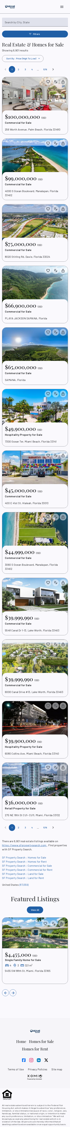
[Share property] (63, 81)
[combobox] (35, 23)
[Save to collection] (48, 81)
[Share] (61, 923)
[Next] (53, 69)
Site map (56, 1069)
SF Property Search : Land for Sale (22, 873)
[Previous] (5, 992)
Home (21, 1041)
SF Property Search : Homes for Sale (24, 857)
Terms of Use (16, 1069)
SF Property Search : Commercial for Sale (27, 865)
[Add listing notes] (55, 81)
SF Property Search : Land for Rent (23, 877)
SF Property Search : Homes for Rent (24, 861)
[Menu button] (61, 6)
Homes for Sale (41, 1041)
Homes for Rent (35, 1049)
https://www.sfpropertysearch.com (24, 845)
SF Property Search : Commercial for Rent (27, 869)
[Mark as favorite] (45, 923)
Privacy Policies (37, 1069)
